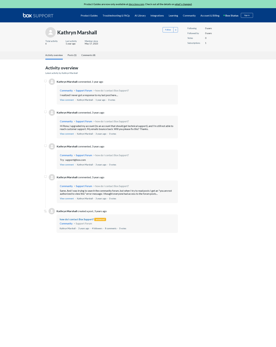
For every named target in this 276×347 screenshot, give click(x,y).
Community (189, 15)
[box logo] (38, 15)
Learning (173, 15)
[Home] (38, 15)
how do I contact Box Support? (112, 90)
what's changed (183, 4)
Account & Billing (209, 15)
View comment (67, 100)
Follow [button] (168, 29)
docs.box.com (136, 4)
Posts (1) (72, 55)
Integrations (157, 15)
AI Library (140, 15)
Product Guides (89, 15)
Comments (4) (88, 55)
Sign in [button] (247, 15)
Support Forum (84, 90)
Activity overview (54, 55)
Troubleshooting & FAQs (116, 15)
